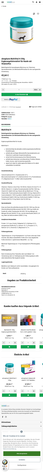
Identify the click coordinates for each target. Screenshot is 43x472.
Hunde (10, 116)
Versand (14, 81)
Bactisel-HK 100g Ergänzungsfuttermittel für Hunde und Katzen (9, 331)
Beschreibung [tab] (5, 124)
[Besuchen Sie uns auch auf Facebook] (2, 417)
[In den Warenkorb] (9, 346)
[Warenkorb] (40, 2)
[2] (10, 99)
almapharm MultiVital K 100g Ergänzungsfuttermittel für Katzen (9, 379)
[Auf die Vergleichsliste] (34, 13)
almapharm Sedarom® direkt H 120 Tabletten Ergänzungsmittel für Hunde (28, 379)
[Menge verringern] (3, 89)
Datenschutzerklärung (9, 449)
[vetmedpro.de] (11, 2)
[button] (33, 2)
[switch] (5, 469)
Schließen (22, 460)
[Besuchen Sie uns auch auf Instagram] (6, 417)
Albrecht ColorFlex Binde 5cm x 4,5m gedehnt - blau (28, 331)
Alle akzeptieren (22, 453)
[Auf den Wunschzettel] (38, 13)
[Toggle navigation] (2, 2)
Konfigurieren (22, 465)
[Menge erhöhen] (40, 89)
